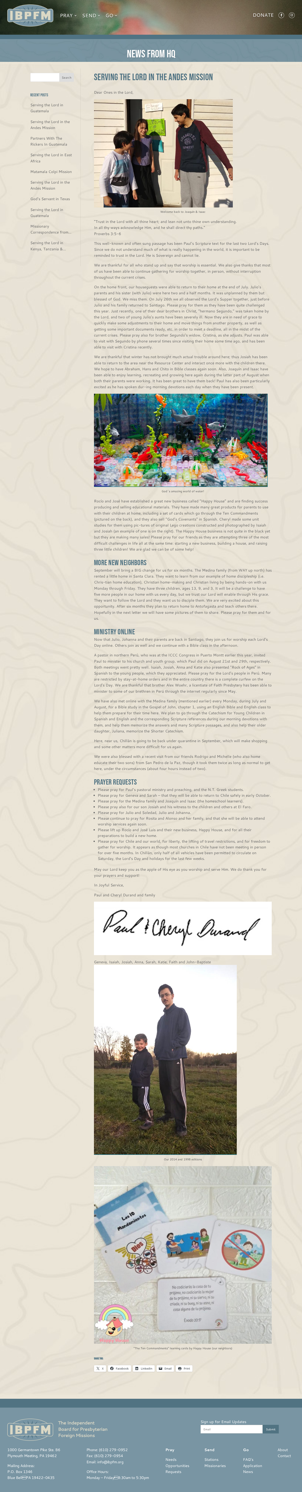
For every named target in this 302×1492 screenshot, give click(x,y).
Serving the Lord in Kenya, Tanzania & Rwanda (46, 246)
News (248, 1471)
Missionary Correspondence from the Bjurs (49, 229)
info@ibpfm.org (110, 1461)
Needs (170, 1459)
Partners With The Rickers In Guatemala (48, 141)
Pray (66, 15)
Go (109, 15)
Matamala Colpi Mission (51, 171)
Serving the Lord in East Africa (51, 157)
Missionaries (215, 1465)
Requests (173, 1471)
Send (89, 15)
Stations (211, 1459)
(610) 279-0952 (113, 1449)
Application (252, 1465)
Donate (263, 15)
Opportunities (177, 1465)
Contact (284, 1455)
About (282, 1449)
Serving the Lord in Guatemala (46, 107)
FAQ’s (248, 1459)
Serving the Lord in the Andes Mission (50, 124)
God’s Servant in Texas (50, 198)
